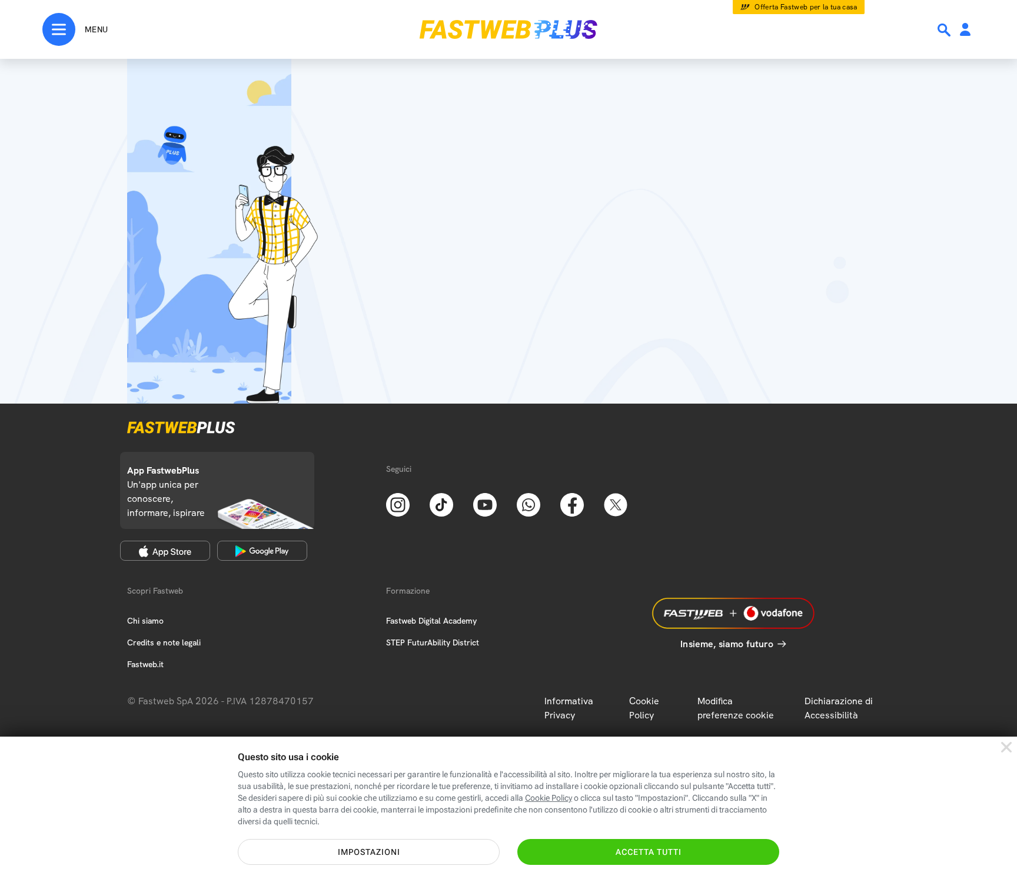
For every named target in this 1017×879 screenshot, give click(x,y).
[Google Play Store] (262, 551)
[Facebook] (572, 503)
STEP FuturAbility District (432, 642)
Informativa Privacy (568, 708)
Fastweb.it (145, 664)
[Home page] (508, 29)
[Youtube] (485, 503)
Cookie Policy (644, 708)
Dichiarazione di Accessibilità (839, 708)
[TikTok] (441, 503)
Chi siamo (145, 620)
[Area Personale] (965, 30)
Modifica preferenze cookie (735, 708)
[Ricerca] (945, 30)
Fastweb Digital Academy (431, 620)
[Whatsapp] (528, 503)
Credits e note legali (164, 642)
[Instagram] (398, 503)
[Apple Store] (165, 551)
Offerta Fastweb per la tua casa (806, 7)
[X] (615, 503)
